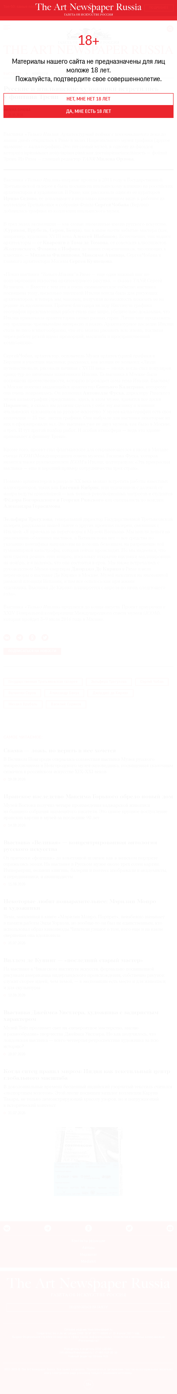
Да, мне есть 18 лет (88, 111)
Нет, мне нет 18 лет (88, 99)
